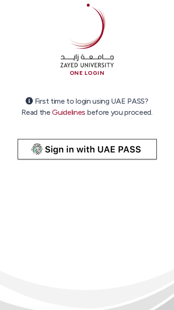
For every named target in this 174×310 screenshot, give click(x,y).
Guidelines (68, 112)
